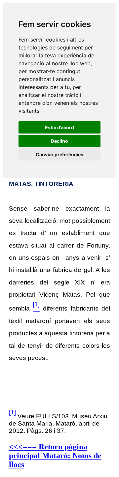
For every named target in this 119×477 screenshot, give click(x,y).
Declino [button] (59, 141)
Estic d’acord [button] (59, 127)
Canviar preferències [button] (59, 154)
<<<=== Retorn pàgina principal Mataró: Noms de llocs (55, 455)
